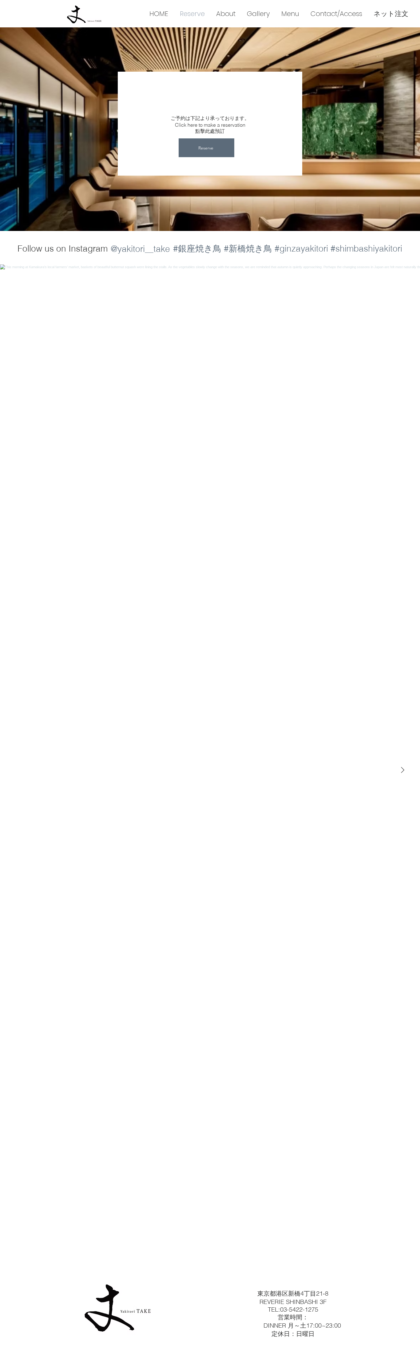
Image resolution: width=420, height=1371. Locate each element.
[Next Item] (402, 770)
